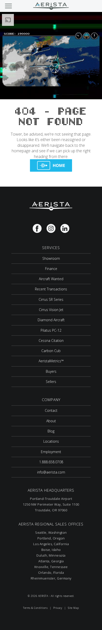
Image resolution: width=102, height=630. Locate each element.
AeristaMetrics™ (51, 361)
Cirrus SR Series (51, 299)
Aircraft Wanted (51, 278)
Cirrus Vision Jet (51, 309)
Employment (51, 451)
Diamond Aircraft (51, 319)
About (51, 421)
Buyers (51, 371)
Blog (51, 431)
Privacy (57, 608)
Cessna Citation (51, 340)
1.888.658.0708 (51, 462)
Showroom (51, 258)
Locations (51, 441)
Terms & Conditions (35, 608)
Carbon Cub (51, 350)
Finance (51, 268)
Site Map (73, 608)
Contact (51, 410)
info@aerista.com (51, 472)
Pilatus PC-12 (51, 330)
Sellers (51, 381)
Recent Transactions (51, 289)
